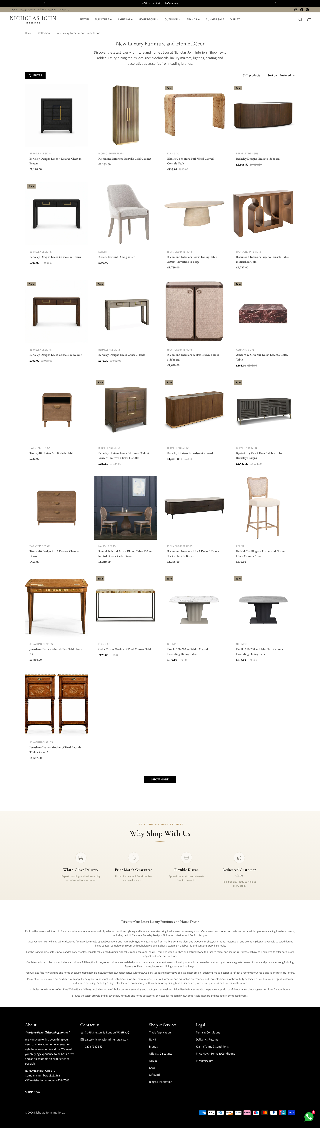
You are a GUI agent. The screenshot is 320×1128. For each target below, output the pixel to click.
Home (28, 33)
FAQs (152, 1068)
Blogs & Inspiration (160, 1082)
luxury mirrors (180, 57)
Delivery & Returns (207, 1039)
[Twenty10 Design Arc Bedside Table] (56, 409)
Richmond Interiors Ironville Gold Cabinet (124, 159)
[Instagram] (295, 9)
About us (64, 9)
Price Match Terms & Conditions (215, 1054)
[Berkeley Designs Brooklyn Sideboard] (194, 409)
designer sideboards (153, 57)
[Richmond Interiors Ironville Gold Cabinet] (125, 115)
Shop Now (32, 1092)
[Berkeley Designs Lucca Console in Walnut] (56, 311)
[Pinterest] (307, 9)
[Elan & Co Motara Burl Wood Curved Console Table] (194, 115)
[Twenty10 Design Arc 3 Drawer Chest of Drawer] (56, 508)
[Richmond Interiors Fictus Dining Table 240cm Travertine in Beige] (194, 213)
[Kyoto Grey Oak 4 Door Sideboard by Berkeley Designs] (263, 409)
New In (153, 1039)
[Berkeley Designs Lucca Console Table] (125, 311)
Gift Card (154, 1075)
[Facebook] (301, 9)
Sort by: (273, 75)
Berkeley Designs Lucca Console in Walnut (55, 355)
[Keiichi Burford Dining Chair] (125, 213)
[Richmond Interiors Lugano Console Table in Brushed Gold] (263, 213)
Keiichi (160, 3)
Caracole (172, 3)
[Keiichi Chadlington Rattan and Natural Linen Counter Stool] (263, 508)
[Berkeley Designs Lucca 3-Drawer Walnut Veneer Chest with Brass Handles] (125, 409)
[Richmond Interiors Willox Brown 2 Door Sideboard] (194, 311)
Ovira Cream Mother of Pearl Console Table (125, 649)
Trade (14, 9)
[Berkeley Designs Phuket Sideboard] (263, 115)
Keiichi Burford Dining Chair (116, 257)
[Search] (300, 19)
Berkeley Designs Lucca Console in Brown (55, 257)
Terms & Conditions (208, 1032)
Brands (153, 1046)
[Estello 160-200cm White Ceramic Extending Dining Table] (194, 606)
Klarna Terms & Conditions (212, 1046)
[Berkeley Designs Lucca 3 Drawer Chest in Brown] (56, 115)
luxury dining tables (122, 57)
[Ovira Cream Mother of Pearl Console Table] (125, 606)
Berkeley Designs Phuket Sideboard (258, 159)
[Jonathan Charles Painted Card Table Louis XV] (56, 606)
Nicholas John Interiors (48, 1112)
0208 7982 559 (93, 1046)
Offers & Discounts (47, 9)
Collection (44, 33)
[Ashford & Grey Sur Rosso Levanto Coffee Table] (263, 311)
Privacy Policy (204, 1061)
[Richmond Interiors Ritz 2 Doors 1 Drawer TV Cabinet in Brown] (194, 508)
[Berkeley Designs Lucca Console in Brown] (56, 213)
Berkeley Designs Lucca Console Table (121, 355)
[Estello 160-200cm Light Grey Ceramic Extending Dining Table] (263, 606)
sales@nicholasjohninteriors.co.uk (106, 1039)
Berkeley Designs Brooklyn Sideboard (190, 453)
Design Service (27, 9)
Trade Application (160, 1032)
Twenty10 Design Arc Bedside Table (51, 453)
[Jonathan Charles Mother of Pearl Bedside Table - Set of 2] (56, 704)
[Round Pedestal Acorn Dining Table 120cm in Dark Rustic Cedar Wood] (125, 508)
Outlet (153, 1061)
